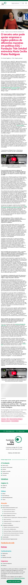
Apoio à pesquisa (7, 519)
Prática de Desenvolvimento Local (9, 507)
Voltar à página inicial (9, 431)
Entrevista (3, 419)
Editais (3, 493)
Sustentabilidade (14, 421)
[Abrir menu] (26, 3)
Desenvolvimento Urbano (9, 511)
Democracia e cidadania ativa (10, 529)
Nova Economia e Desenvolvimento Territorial (13, 533)
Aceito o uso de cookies (14, 581)
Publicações (5, 553)
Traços (3, 499)
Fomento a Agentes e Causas (8, 515)
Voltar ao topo (21, 431)
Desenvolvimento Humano (9, 509)
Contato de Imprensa (7, 563)
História (4, 469)
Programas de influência (7, 525)
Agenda (4, 487)
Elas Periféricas (5, 495)
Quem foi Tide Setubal (7, 467)
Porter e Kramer (20, 125)
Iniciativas (4, 479)
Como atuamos (5, 505)
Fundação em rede (7, 543)
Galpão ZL (4, 485)
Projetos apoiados (7, 523)
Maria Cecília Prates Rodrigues (16, 419)
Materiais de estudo (6, 557)
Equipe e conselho (6, 471)
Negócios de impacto (5, 421)
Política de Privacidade (19, 578)
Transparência (5, 473)
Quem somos (5, 465)
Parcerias (4, 475)
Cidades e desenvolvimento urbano (11, 527)
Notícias (4, 547)
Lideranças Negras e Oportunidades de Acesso (13, 531)
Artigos (4, 555)
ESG (7, 419)
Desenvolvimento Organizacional (9, 539)
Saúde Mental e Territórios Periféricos (11, 535)
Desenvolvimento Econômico (10, 513)
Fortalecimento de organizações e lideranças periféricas (15, 517)
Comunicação (5, 537)
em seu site (14, 88)
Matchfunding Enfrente (7, 497)
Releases (4, 565)
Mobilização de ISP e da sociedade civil (12, 521)
